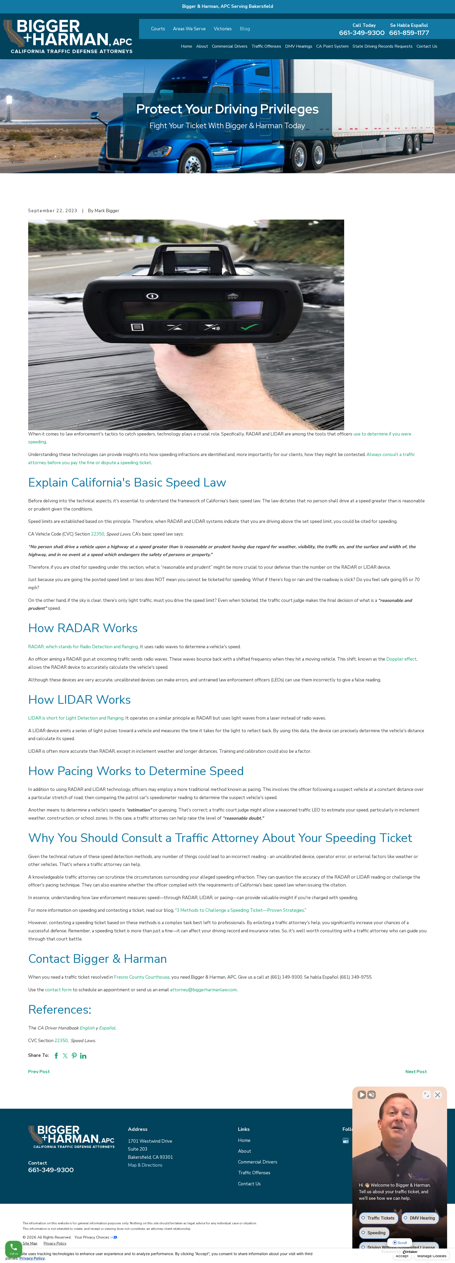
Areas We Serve (189, 29)
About (244, 1151)
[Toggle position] (426, 1095)
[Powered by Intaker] (410, 1252)
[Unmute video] (362, 1095)
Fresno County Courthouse (142, 977)
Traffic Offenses (254, 1173)
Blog (245, 29)
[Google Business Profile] (346, 1140)
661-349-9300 (362, 32)
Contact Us (249, 1184)
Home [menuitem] (186, 46)
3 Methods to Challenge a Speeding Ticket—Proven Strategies (240, 910)
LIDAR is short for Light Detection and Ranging (75, 718)
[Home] (68, 36)
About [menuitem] (202, 46)
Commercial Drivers (257, 1162)
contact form (58, 990)
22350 (97, 534)
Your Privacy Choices (92, 1237)
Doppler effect (401, 659)
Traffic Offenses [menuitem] (266, 46)
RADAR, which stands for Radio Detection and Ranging (83, 647)
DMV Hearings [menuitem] (298, 46)
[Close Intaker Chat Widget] (437, 1095)
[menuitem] (30, 1243)
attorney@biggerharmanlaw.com (203, 990)
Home (244, 1140)
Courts (158, 29)
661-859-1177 (409, 32)
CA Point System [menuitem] (332, 46)
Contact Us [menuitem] (427, 46)
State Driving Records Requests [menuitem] (383, 46)
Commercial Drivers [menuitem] (230, 46)
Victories (223, 29)
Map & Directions (145, 1165)
